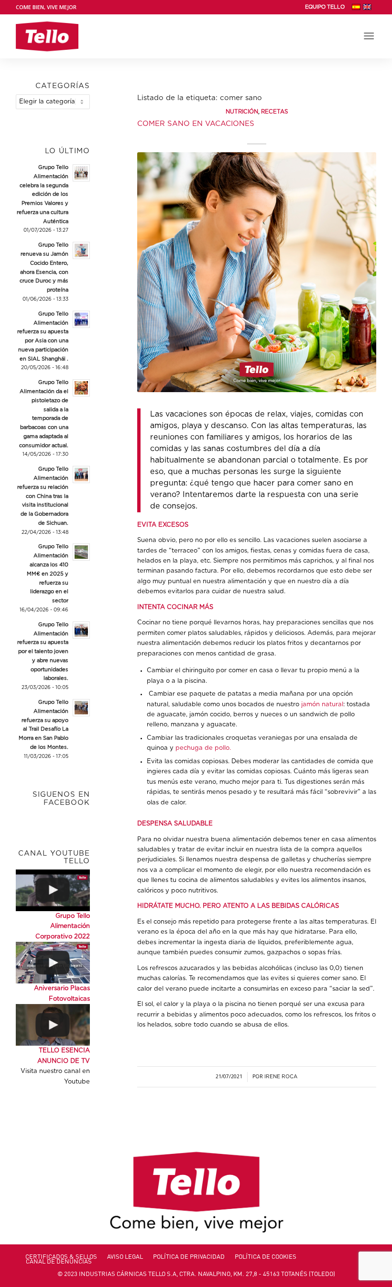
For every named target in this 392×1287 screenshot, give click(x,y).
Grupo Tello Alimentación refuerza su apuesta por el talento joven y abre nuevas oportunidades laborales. (42, 651)
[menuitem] (325, 7)
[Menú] (369, 36)
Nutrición (242, 111)
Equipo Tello (325, 7)
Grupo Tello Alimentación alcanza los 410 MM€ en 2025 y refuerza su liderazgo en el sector (47, 573)
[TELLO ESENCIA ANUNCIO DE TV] (53, 1025)
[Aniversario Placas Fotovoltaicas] (53, 962)
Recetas (274, 111)
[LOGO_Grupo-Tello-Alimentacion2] (47, 36)
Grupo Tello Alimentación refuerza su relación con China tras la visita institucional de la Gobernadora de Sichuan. (42, 496)
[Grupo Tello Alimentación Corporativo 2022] (53, 890)
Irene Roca (280, 1076)
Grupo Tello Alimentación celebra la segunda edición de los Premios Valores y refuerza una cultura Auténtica (42, 194)
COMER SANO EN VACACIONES (195, 123)
